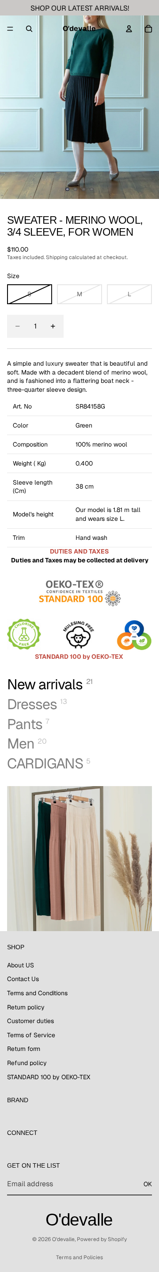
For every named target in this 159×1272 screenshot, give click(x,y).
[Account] (129, 28)
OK (148, 1184)
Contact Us (23, 979)
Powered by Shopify (102, 1239)
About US (20, 965)
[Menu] (10, 29)
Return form (23, 1049)
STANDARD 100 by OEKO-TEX (48, 1077)
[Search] (29, 28)
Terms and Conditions (37, 993)
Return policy (26, 1007)
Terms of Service (31, 1035)
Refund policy (27, 1063)
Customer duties (30, 1021)
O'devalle (63, 1239)
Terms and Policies (79, 1257)
